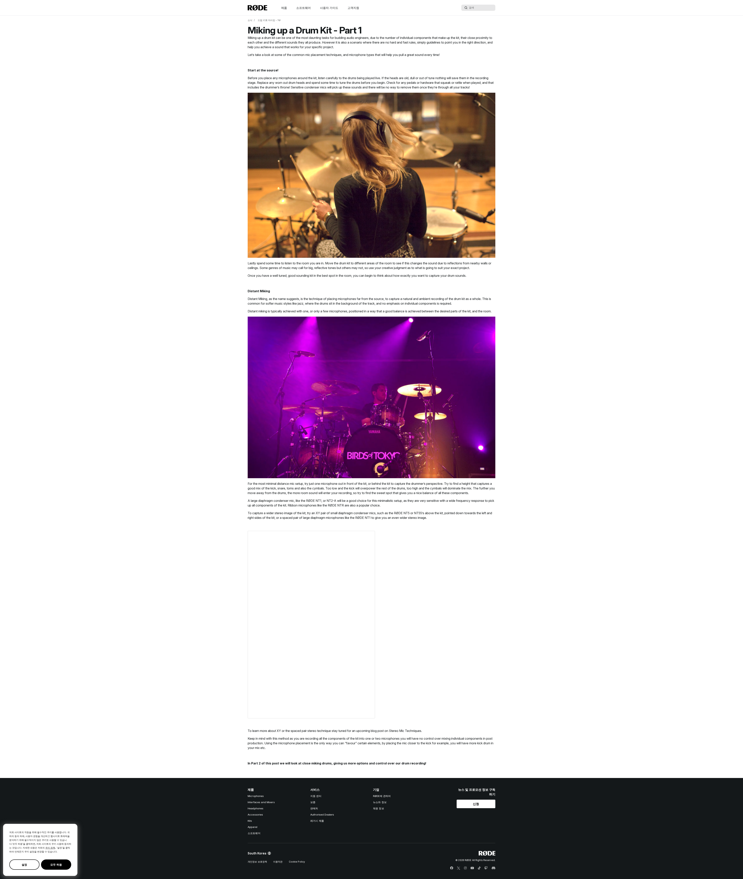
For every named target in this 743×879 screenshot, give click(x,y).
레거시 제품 (317, 820)
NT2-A (332, 501)
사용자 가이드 (329, 7)
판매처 (314, 808)
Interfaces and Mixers (261, 802)
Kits (250, 820)
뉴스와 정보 (380, 802)
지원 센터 (315, 796)
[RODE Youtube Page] (472, 868)
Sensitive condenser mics (309, 87)
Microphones (256, 796)
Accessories (255, 814)
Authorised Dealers (322, 814)
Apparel (252, 826)
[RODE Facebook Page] (451, 868)
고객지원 (353, 7)
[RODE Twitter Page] (458, 868)
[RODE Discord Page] (493, 868)
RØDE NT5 (402, 513)
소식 (250, 20)
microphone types (361, 55)
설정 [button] (24, 864)
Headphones (255, 808)
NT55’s (419, 513)
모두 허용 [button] (56, 864)
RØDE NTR (336, 505)
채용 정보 (378, 808)
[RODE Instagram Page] (465, 868)
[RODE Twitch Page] (486, 868)
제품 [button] (284, 7)
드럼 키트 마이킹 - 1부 (269, 20)
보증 (312, 802)
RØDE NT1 (313, 501)
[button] (476, 804)
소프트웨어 (303, 7)
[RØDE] (257, 7)
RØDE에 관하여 (382, 796)
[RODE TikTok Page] (479, 868)
